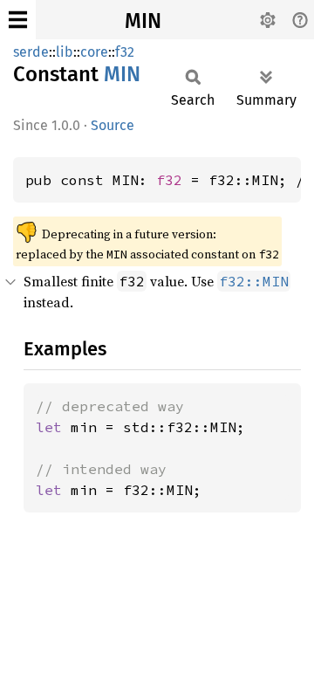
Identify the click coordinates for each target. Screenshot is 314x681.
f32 (124, 52)
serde (31, 52)
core (94, 52)
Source (112, 125)
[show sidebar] (18, 19)
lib (64, 52)
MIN (143, 21)
